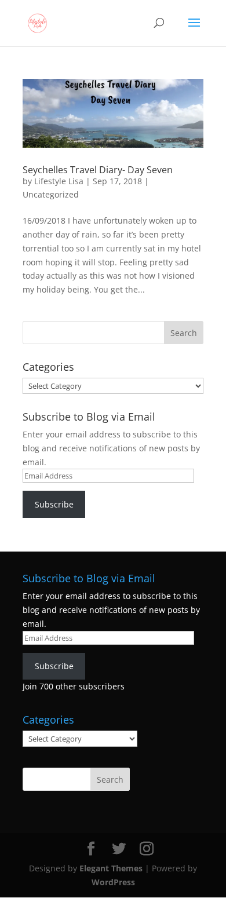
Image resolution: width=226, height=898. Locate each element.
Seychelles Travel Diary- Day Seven (98, 169)
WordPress (113, 882)
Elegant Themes (111, 868)
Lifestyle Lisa (58, 181)
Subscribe (54, 504)
